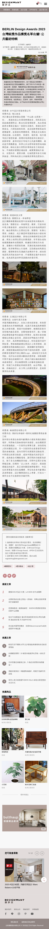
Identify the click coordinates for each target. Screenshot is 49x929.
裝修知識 (15, 10)
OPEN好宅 (33, 10)
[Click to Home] (11, 4)
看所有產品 (24, 795)
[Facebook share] (5, 576)
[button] (37, 853)
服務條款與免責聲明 (28, 922)
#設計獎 (30, 566)
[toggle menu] (45, 4)
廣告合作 (17, 909)
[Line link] (12, 914)
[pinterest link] (25, 914)
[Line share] (9, 576)
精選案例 (6, 10)
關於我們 (8, 909)
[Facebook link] (5, 914)
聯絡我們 (26, 909)
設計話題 (24, 10)
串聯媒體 (35, 909)
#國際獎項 (7, 566)
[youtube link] (32, 914)
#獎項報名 (19, 566)
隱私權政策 (14, 922)
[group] (24, 872)
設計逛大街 (43, 10)
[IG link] (19, 914)
